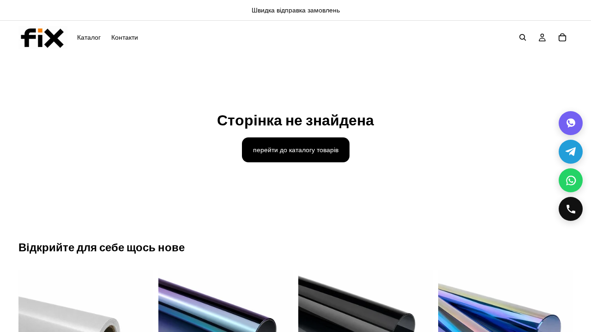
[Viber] (571, 123)
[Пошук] (523, 37)
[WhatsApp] (571, 180)
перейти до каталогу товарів (295, 150)
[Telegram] (571, 152)
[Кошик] (562, 37)
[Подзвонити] (571, 209)
